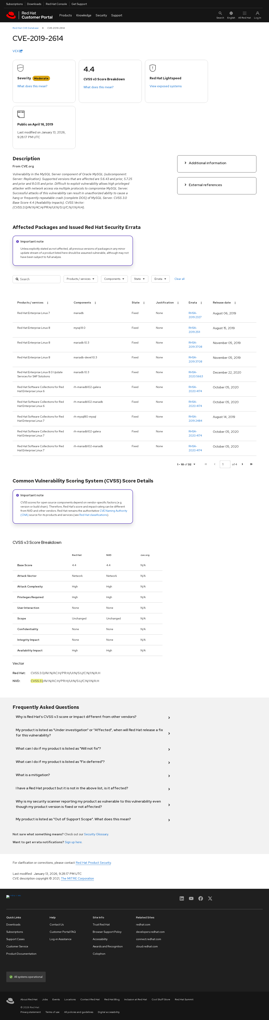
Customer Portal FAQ (63, 932)
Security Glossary (96, 834)
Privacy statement (30, 1012)
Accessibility (100, 939)
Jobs (45, 999)
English (231, 17)
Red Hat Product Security (93, 863)
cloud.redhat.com (147, 946)
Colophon (99, 953)
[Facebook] (200, 900)
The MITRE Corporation (77, 878)
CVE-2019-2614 (56, 28)
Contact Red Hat (90, 999)
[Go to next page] (242, 464)
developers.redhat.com (150, 932)
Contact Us (57, 924)
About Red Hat (28, 999)
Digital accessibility (109, 1012)
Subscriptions (14, 4)
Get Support (79, 4)
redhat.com (143, 924)
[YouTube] (191, 900)
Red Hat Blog (112, 999)
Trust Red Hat (101, 924)
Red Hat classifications (93, 515)
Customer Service (17, 946)
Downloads (34, 4)
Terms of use (52, 1012)
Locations (70, 999)
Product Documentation (21, 953)
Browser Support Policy (107, 932)
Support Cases (15, 939)
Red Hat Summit (184, 999)
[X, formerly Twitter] (210, 900)
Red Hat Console (56, 4)
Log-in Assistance (60, 939)
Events (56, 999)
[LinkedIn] (181, 900)
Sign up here (73, 842)
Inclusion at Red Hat (135, 999)
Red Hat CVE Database (26, 28)
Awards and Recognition (108, 946)
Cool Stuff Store (161, 999)
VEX (16, 51)
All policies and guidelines (78, 1012)
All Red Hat (244, 17)
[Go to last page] (251, 464)
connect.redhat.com (148, 939)
